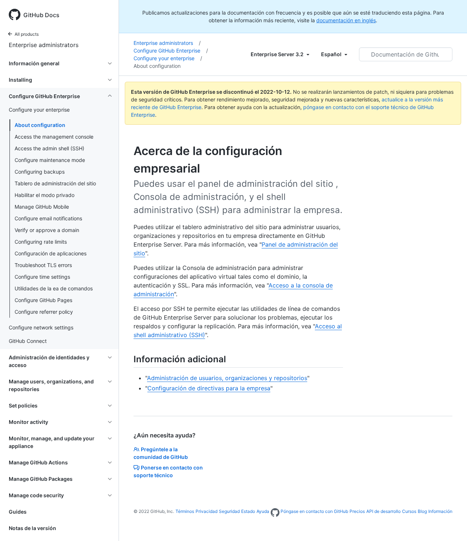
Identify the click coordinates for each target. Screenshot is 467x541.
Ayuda (262, 511)
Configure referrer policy (44, 312)
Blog (422, 511)
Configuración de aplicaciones (50, 253)
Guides (18, 512)
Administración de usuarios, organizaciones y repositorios (227, 378)
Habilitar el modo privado (44, 195)
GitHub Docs (41, 15)
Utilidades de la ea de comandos (54, 288)
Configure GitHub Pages (43, 300)
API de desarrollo (383, 511)
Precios (357, 511)
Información (440, 511)
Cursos (409, 511)
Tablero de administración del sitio (55, 183)
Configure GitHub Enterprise (171, 50)
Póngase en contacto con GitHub (314, 511)
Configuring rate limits (41, 242)
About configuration (40, 125)
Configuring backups (40, 172)
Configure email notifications (48, 218)
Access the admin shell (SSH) (49, 148)
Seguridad (229, 511)
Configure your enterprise (168, 58)
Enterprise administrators (43, 45)
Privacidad (206, 511)
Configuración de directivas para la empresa (208, 388)
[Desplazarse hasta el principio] (451, 525)
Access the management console (54, 137)
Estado (248, 511)
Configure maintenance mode (50, 160)
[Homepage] (275, 513)
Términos (184, 511)
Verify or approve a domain (47, 230)
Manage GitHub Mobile (42, 207)
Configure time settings (42, 277)
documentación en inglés (346, 20)
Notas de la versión (32, 528)
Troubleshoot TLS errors (43, 265)
